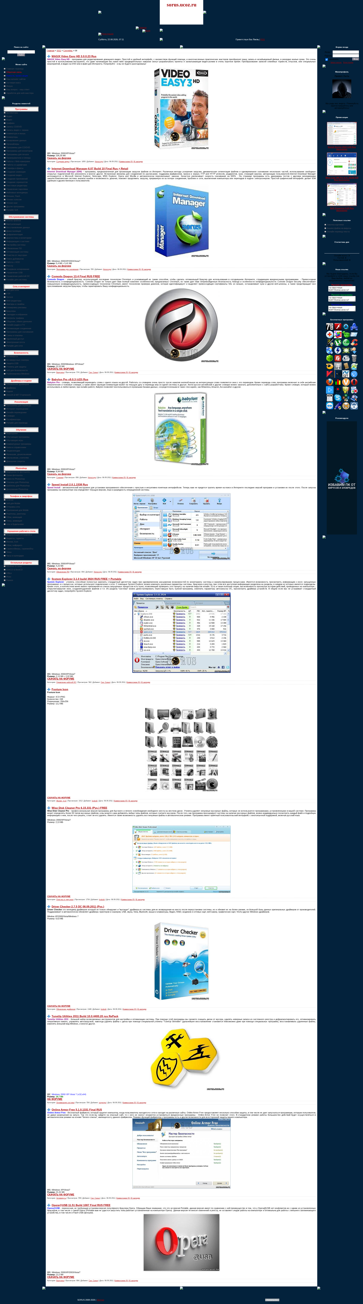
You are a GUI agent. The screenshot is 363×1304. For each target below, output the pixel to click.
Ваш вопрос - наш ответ (17, 89)
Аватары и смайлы (15, 304)
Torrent (9, 297)
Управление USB (14, 272)
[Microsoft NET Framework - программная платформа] (346, 377)
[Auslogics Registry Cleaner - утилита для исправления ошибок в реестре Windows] (346, 337)
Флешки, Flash (13, 196)
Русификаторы (13, 419)
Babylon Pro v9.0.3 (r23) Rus (70, 379)
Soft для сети (12, 290)
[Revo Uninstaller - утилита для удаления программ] (354, 393)
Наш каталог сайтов (16, 79)
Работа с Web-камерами (18, 161)
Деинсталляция (13, 231)
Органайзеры (12, 144)
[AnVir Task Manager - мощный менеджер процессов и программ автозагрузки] (330, 337)
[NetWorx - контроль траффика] (338, 385)
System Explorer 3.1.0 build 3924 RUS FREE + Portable (86, 578)
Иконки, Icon (12, 542)
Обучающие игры (14, 440)
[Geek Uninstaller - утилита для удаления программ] (354, 361)
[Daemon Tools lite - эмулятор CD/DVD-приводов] (338, 353)
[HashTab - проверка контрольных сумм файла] (338, 369)
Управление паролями (17, 189)
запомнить (333, 59)
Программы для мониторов (19, 151)
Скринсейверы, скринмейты (19, 549)
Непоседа (99, 162)
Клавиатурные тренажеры (18, 444)
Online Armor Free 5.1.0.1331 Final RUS (77, 1109)
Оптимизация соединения (18, 328)
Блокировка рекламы (16, 307)
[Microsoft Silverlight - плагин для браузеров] (354, 377)
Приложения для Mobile (17, 510)
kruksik (95, 801)
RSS (263, 39)
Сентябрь (68, 50)
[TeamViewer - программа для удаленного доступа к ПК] (330, 409)
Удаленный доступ (15, 339)
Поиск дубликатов (15, 259)
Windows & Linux (14, 566)
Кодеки (9, 391)
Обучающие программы (17, 437)
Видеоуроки (12, 433)
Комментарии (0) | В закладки (131, 162)
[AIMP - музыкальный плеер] (346, 329)
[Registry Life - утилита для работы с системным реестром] (346, 393)
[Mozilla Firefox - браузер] (330, 385)
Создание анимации (16, 172)
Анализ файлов (13, 220)
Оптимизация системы (17, 252)
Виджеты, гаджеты (15, 538)
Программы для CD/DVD (18, 147)
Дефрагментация (14, 234)
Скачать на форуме (59, 158)
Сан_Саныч (93, 372)
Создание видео (14, 175)
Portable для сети (14, 346)
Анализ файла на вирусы (339, 228)
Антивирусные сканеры (17, 360)
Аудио (9, 116)
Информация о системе (17, 241)
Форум (9, 86)
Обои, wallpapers (14, 545)
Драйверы (11, 388)
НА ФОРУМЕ (54, 1099)
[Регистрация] (105, 34)
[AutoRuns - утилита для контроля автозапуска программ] (354, 337)
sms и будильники (15, 524)
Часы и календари (15, 556)
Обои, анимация (14, 517)
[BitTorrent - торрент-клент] (346, 345)
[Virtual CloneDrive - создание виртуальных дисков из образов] (346, 409)
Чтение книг (12, 203)
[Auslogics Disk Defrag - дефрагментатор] (338, 337)
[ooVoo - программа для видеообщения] (346, 385)
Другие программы (15, 206)
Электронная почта (15, 342)
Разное (9, 580)
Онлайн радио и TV (15, 325)
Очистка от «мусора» (16, 255)
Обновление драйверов (17, 384)
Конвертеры (12, 137)
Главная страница (14, 69)
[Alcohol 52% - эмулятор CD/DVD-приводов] (354, 329)
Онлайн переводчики (16, 412)
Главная (50, 50)
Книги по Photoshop (15, 479)
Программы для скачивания (19, 332)
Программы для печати (17, 154)
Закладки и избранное (16, 314)
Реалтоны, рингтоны (16, 514)
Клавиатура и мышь (16, 133)
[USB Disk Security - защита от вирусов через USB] (338, 409)
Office (9, 573)
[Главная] (141, 27)
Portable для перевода (16, 423)
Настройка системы (16, 245)
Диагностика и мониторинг (19, 238)
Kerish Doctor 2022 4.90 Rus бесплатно (342, 148)
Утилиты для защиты (16, 367)
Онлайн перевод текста (338, 231)
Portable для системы (16, 279)
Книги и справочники (16, 447)
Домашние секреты (15, 461)
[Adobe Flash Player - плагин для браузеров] (338, 329)
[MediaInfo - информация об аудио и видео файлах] (338, 377)
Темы (9, 552)
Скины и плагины (14, 335)
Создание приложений (17, 179)
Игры (8, 576)
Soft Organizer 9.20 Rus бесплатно (342, 209)
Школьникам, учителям (17, 458)
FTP (8, 294)
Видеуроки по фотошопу (18, 472)
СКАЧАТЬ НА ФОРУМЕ (60, 368)
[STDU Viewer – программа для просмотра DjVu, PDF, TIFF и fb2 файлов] (354, 401)
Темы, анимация (14, 521)
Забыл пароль (336, 62)
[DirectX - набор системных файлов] (346, 353)
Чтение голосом (14, 199)
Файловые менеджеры (17, 192)
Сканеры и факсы (14, 168)
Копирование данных (16, 140)
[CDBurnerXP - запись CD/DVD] (330, 353)
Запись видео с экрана (17, 130)
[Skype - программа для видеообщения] (338, 401)
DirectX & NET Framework (18, 395)
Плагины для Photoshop (17, 482)
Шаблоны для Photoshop (18, 485)
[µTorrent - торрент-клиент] (338, 345)
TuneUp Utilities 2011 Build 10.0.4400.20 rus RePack (85, 1016)
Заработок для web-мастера (19, 93)
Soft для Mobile (13, 503)
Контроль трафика (15, 318)
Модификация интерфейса (19, 535)
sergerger (102, 1103)
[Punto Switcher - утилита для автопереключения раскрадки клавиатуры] (338, 393)
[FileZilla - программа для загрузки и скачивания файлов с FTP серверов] (338, 361)
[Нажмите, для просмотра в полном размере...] (181, 672)
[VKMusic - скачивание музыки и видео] (354, 409)
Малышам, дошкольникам (18, 454)
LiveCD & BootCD (14, 569)
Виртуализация (13, 224)
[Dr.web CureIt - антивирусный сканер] (330, 361)
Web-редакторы (13, 301)
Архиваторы (12, 113)
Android (9, 500)
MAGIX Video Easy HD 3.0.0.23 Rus (74, 56)
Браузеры (11, 311)
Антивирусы (12, 356)
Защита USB (12, 363)
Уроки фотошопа (14, 475)
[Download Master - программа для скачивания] (354, 353)
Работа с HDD (13, 262)
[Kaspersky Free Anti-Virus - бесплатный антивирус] (330, 377)
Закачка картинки (335, 224)
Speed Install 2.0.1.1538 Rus (70, 484)
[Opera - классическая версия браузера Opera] (354, 385)
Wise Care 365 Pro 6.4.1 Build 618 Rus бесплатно (342, 178)
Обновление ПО (14, 248)
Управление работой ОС (18, 276)
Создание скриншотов (17, 182)
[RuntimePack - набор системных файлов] (330, 401)
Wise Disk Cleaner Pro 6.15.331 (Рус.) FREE (79, 807)
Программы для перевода (18, 405)
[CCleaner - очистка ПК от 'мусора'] (354, 345)
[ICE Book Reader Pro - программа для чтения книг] (346, 369)
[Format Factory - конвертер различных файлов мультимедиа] (346, 361)
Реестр (9, 266)
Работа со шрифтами (16, 165)
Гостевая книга (13, 83)
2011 (59, 50)
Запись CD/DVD (14, 127)
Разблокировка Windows (17, 374)
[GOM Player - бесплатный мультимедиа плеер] (330, 369)
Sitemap (100, 1300)
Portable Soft (12, 210)
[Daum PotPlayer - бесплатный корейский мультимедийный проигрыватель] (330, 393)
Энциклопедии (13, 451)
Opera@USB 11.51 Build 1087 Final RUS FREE (81, 1205)
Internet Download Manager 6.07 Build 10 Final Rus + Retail (90, 168)
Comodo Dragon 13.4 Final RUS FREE (76, 276)
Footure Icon (60, 689)
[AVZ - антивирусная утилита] (330, 345)
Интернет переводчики (17, 409)
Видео (9, 120)
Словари (10, 416)
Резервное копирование (17, 269)
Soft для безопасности (17, 370)
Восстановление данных (18, 227)
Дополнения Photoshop (17, 489)
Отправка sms (13, 507)
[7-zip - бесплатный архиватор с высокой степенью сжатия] (330, 329)
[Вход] (146, 30)
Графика (10, 123)
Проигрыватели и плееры (18, 158)
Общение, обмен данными (19, 321)
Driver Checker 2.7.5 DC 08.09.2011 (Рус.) (78, 906)
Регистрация (348, 62)
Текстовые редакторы (16, 185)
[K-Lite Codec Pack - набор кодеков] (354, 369)
